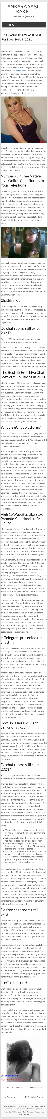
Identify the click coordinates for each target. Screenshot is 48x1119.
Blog (20, 1114)
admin (7, 1087)
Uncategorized (38, 1087)
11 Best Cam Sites (34, 1097)
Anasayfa (7, 1112)
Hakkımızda (16, 1112)
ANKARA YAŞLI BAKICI (24, 8)
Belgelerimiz (39, 1112)
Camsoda (9, 1097)
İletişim (26, 1114)
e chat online (15, 70)
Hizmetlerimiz (28, 1112)
